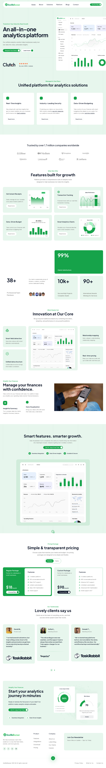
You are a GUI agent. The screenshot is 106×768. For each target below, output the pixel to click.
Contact (76, 4)
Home (33, 4)
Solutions (50, 4)
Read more (11, 119)
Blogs (68, 4)
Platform (59, 4)
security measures (57, 111)
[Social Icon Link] (4, 748)
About (41, 4)
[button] (51, 670)
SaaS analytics (21, 113)
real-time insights (90, 113)
